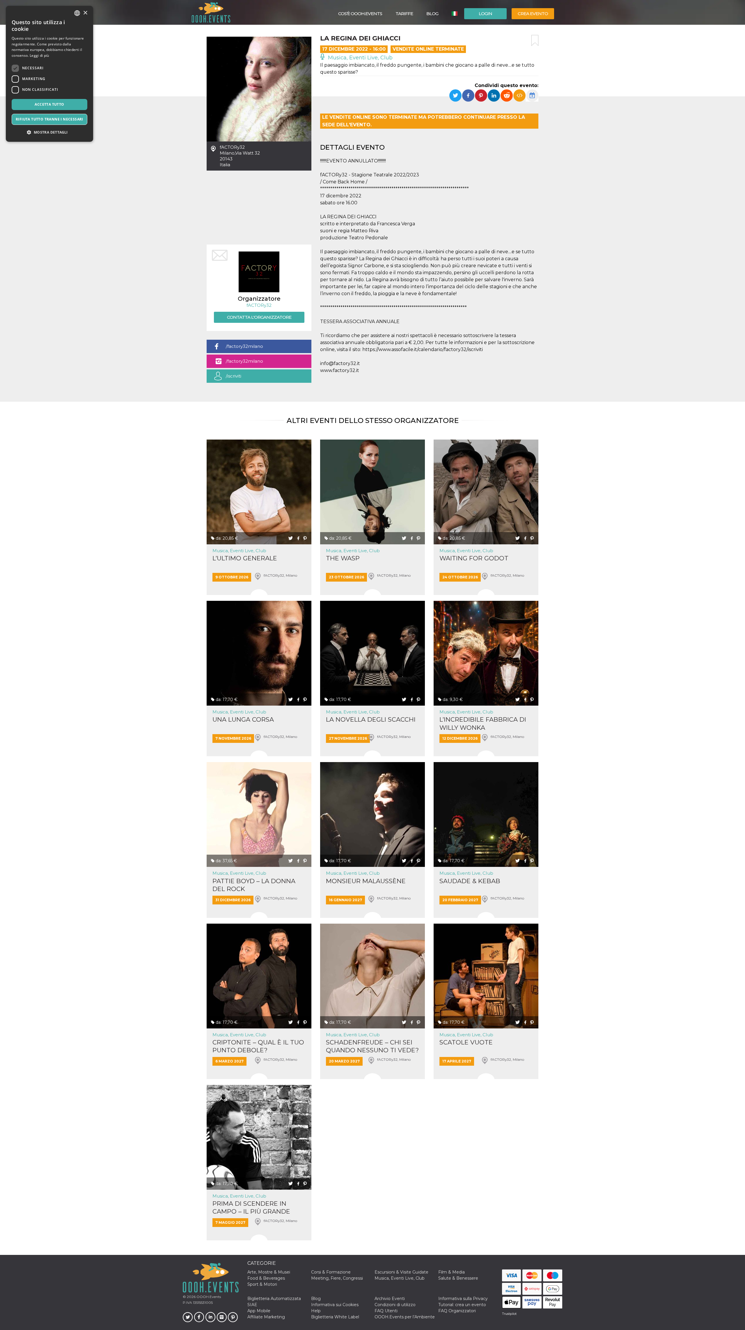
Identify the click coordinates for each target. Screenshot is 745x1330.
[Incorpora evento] (519, 95)
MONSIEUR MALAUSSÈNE (366, 881)
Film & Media (451, 1272)
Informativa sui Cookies (335, 1304)
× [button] (85, 13)
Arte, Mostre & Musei (268, 1272)
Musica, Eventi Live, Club (360, 57)
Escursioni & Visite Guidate (401, 1272)
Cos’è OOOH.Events (360, 13)
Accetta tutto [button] (49, 104)
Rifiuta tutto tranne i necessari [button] (49, 119)
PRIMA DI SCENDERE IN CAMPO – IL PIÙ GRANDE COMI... (251, 1207)
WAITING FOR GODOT (473, 558)
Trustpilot (509, 1314)
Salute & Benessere (458, 1278)
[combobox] (77, 13)
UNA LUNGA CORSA (243, 719)
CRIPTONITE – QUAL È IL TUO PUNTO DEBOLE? (258, 1046)
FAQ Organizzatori (457, 1310)
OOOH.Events (208, 1296)
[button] (49, 132)
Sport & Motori (262, 1284)
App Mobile (258, 1310)
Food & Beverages (266, 1278)
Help (316, 1310)
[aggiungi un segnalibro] (534, 40)
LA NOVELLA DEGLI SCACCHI (371, 719)
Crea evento (533, 13)
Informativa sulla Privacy (463, 1298)
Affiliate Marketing (266, 1317)
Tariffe (404, 13)
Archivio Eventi (390, 1298)
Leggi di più (39, 55)
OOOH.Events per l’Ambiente (405, 1317)
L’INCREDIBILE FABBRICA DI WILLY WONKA (482, 723)
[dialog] (49, 74)
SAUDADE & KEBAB (469, 881)
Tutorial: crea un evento (462, 1304)
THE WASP (343, 558)
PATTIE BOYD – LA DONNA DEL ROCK (253, 884)
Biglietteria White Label (335, 1317)
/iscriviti (233, 376)
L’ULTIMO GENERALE (244, 558)
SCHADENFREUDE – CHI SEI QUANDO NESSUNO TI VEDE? (372, 1046)
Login (485, 13)
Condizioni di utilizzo (395, 1304)
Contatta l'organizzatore (259, 317)
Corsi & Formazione (331, 1272)
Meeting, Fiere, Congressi (337, 1278)
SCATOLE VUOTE (466, 1042)
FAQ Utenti (386, 1310)
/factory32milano (244, 346)
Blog (432, 13)
